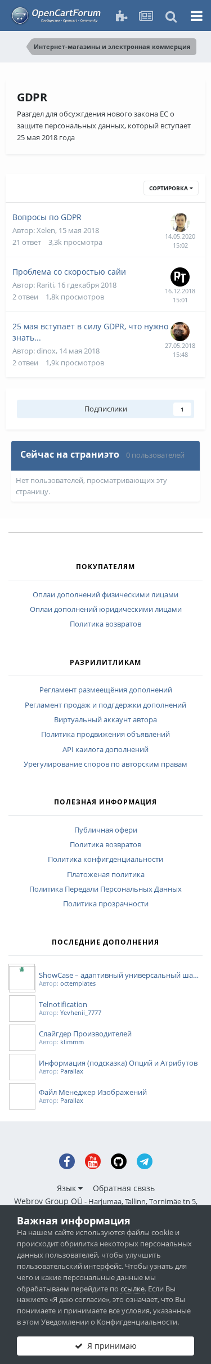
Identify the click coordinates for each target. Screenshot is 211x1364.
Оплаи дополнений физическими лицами (105, 595)
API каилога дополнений (105, 749)
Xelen (46, 230)
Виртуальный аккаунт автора (105, 720)
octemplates (78, 983)
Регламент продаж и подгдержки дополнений (105, 705)
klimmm (72, 1041)
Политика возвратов (105, 624)
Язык (67, 1188)
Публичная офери (105, 830)
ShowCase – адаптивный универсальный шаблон (121, 975)
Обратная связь (124, 1188)
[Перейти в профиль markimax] (180, 331)
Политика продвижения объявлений (105, 734)
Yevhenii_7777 (80, 1012)
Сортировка (169, 188)
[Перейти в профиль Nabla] (180, 222)
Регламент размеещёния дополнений (105, 690)
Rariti (45, 285)
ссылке (132, 1288)
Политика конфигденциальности (105, 859)
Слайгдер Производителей (85, 1033)
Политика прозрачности (106, 904)
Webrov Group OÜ (48, 1201)
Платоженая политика (106, 874)
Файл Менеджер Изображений (93, 1092)
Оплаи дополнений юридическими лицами (106, 609)
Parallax (71, 1071)
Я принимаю (110, 1345)
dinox (46, 351)
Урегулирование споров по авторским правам (105, 764)
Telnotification (63, 1004)
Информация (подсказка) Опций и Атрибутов (118, 1063)
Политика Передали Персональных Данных (105, 889)
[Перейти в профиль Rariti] (180, 277)
